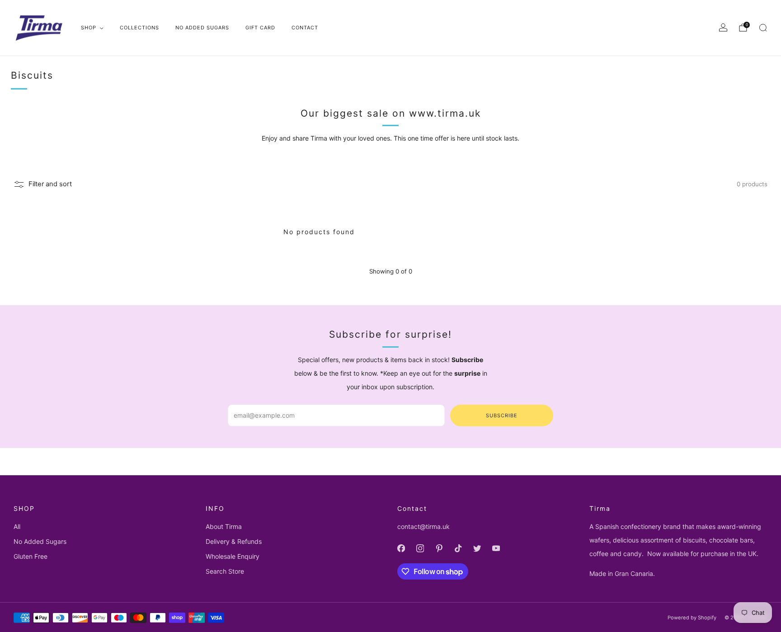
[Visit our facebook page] (400, 548)
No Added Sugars (202, 27)
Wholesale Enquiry (232, 556)
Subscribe (502, 415)
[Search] (762, 27)
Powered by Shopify (692, 617)
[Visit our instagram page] (419, 548)
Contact (305, 27)
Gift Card (260, 27)
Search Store (225, 571)
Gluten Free (30, 556)
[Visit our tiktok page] (457, 548)
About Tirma (224, 526)
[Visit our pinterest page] (438, 548)
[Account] (723, 27)
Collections (139, 27)
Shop (88, 27)
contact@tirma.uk (423, 526)
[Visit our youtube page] (495, 548)
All (17, 526)
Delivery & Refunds (234, 541)
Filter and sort (50, 184)
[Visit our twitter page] (476, 548)
